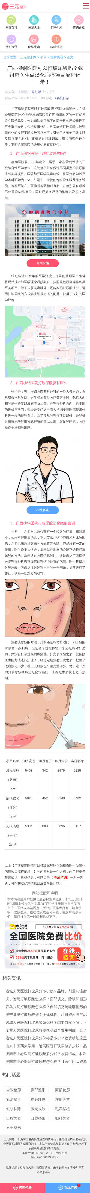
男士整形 (13, 1128)
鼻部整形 (38, 1090)
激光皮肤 (38, 1109)
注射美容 (56, 57)
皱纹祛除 (13, 1109)
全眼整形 (13, 1090)
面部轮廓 (62, 1090)
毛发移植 (62, 1109)
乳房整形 (13, 1099)
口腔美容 (13, 1118)
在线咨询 (42, 510)
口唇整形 (38, 1118)
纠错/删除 (62, 98)
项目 (43, 57)
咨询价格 (42, 263)
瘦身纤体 (38, 1099)
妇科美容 (62, 1118)
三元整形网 (17, 10)
